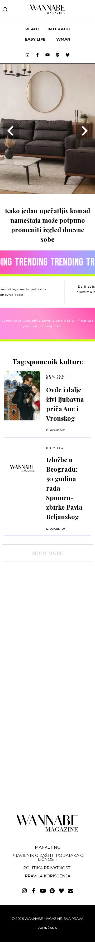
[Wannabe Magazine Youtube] (47, 55)
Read (31, 28)
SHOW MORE (47, 553)
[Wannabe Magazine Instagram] (27, 55)
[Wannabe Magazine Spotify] (57, 55)
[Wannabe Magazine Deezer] (67, 55)
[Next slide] (84, 131)
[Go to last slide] (11, 131)
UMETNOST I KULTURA (57, 377)
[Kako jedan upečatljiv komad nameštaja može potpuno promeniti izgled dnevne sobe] (47, 192)
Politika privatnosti (47, 867)
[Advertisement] (41, 612)
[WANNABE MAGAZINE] (47, 830)
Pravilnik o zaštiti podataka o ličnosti (47, 857)
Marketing (47, 847)
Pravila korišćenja (47, 875)
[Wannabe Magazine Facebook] (37, 55)
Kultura (55, 448)
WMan (63, 39)
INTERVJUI (59, 28)
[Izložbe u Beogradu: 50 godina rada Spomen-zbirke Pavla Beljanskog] (22, 468)
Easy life (35, 39)
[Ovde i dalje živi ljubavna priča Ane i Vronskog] (22, 395)
